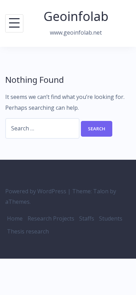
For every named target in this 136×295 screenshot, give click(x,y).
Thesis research (28, 231)
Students (110, 218)
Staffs (86, 218)
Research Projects (51, 218)
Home (15, 218)
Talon (100, 191)
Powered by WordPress (35, 191)
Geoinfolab (76, 16)
